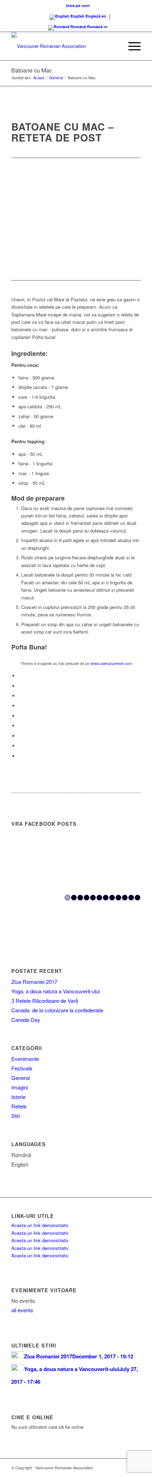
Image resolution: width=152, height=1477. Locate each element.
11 (131, 897)
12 (137, 897)
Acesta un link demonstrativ (40, 1225)
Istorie (18, 1096)
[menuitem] (78, 5)
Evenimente (25, 1058)
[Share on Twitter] (20, 686)
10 (125, 897)
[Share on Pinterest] (20, 705)
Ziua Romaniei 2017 (34, 981)
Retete (19, 1106)
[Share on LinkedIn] (20, 715)
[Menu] (131, 46)
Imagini (19, 1087)
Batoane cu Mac (31, 70)
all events (22, 1310)
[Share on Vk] (20, 736)
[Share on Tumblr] (20, 725)
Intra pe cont (78, 5)
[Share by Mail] (20, 756)
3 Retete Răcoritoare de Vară (44, 1000)
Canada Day (25, 1019)
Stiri (15, 1115)
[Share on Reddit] (20, 745)
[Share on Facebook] (20, 675)
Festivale (21, 1068)
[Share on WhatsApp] (20, 695)
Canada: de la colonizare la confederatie (57, 1010)
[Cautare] (114, 46)
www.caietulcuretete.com (111, 663)
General (20, 1077)
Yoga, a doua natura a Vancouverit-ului (55, 991)
